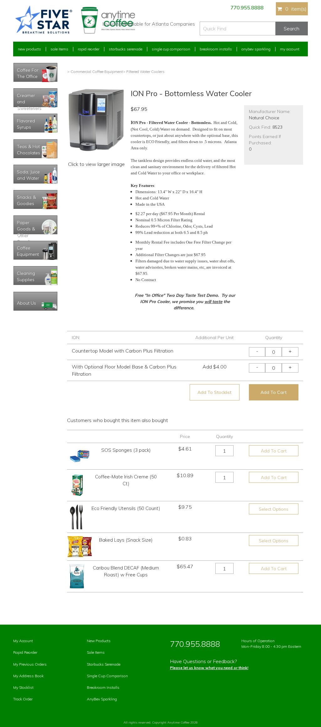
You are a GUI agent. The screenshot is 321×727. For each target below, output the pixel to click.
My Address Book (28, 675)
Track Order (23, 699)
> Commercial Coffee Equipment (95, 71)
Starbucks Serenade (125, 49)
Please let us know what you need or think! (209, 667)
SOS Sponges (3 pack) (126, 450)
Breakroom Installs (216, 49)
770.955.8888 (247, 7)
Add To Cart (273, 392)
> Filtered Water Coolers (144, 71)
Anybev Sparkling (256, 49)
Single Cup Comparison (171, 49)
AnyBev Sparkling (102, 699)
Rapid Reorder (88, 49)
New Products (29, 49)
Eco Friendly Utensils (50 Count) (126, 508)
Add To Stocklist (214, 392)
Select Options (273, 509)
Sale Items (59, 49)
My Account (289, 49)
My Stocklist (23, 687)
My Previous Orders (30, 664)
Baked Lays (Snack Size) (126, 540)
